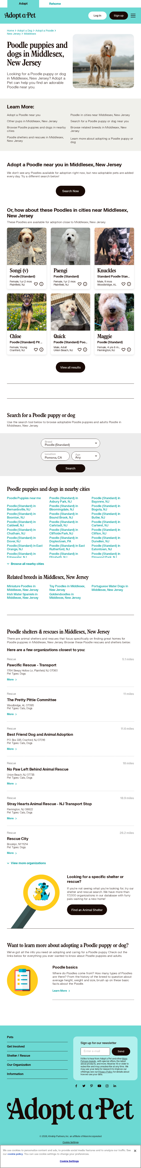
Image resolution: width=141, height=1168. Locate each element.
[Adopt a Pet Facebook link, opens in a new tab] (77, 1086)
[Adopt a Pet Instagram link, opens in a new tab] (108, 1086)
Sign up (119, 15)
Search (70, 468)
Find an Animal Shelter (87, 910)
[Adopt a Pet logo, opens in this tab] (70, 1114)
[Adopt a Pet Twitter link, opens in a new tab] (85, 1086)
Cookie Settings (71, 1142)
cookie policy (15, 1154)
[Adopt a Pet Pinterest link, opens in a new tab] (92, 1086)
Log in (97, 15)
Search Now (70, 191)
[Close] (135, 1151)
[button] (36, 284)
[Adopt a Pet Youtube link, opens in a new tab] (100, 1086)
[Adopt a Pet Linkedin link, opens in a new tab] (115, 1086)
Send (121, 1051)
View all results (70, 367)
